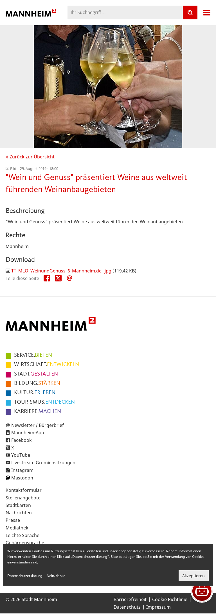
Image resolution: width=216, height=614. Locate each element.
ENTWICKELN (46, 364)
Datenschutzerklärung (24, 575)
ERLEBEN (34, 392)
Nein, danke (56, 575)
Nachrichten (19, 513)
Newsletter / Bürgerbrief (37, 425)
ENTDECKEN (44, 402)
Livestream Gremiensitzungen (43, 463)
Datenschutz (127, 607)
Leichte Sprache (22, 535)
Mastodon (22, 478)
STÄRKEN (37, 383)
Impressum (158, 607)
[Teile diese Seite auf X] (58, 278)
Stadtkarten (18, 505)
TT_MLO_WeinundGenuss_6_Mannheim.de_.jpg (61, 271)
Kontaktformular (24, 490)
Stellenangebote (23, 498)
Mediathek (17, 528)
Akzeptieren (193, 575)
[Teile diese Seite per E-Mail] (69, 278)
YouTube (20, 455)
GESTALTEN (36, 374)
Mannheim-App (27, 432)
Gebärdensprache (25, 543)
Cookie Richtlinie (169, 599)
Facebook (21, 440)
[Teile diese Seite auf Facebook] (47, 278)
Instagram (22, 470)
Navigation (206, 12)
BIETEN (33, 355)
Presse (13, 520)
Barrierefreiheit (130, 599)
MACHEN (37, 411)
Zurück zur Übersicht (31, 157)
